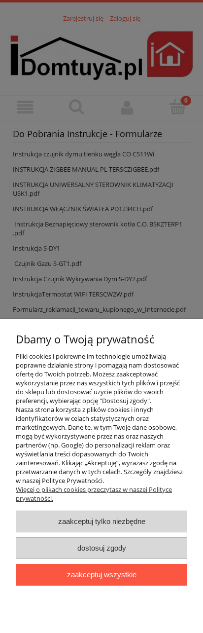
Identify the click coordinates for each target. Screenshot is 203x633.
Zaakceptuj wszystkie (101, 574)
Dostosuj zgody (101, 548)
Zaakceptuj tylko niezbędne (101, 521)
